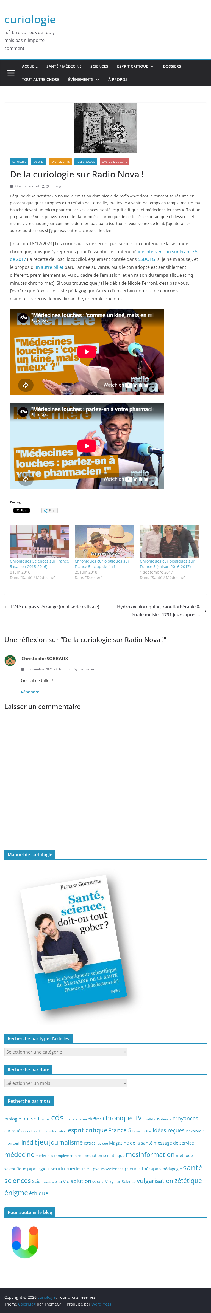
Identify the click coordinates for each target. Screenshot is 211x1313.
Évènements (80, 79)
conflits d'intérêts (157, 1119)
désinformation (56, 1131)
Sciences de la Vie (51, 1181)
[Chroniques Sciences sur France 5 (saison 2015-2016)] (39, 542)
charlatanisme (76, 1119)
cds (57, 1117)
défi (40, 1131)
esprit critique (87, 1130)
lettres (90, 1143)
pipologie (36, 1169)
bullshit (31, 1118)
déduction (29, 1131)
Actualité (19, 161)
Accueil (30, 66)
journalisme (66, 1142)
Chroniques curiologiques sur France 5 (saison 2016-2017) (167, 563)
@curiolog (53, 186)
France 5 (119, 1130)
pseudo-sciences (108, 1168)
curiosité (12, 1130)
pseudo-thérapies (143, 1169)
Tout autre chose (40, 79)
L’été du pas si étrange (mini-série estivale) (55, 607)
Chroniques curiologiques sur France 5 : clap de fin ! (102, 563)
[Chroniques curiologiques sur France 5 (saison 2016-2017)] (169, 542)
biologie (12, 1119)
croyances (185, 1118)
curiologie (30, 19)
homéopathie (142, 1131)
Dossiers (172, 66)
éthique (38, 1193)
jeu (43, 1142)
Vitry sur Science (120, 1181)
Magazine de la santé (130, 1143)
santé (193, 1167)
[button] (151, 66)
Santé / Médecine (64, 66)
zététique (188, 1180)
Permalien (87, 669)
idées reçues (169, 1130)
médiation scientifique (104, 1155)
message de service (174, 1143)
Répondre (30, 691)
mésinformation (150, 1154)
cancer (45, 1119)
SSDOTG (146, 259)
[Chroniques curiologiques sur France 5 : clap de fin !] (104, 542)
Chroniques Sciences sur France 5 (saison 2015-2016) (39, 563)
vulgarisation (155, 1180)
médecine (19, 1154)
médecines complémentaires (58, 1155)
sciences (17, 1180)
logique (102, 1143)
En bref (38, 161)
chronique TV (122, 1118)
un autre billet (48, 267)
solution (81, 1181)
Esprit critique (132, 66)
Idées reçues (86, 161)
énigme (16, 1192)
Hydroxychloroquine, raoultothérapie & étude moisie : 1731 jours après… (158, 611)
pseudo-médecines (70, 1168)
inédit (29, 1142)
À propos (117, 79)
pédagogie (172, 1168)
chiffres (95, 1119)
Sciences (99, 66)
